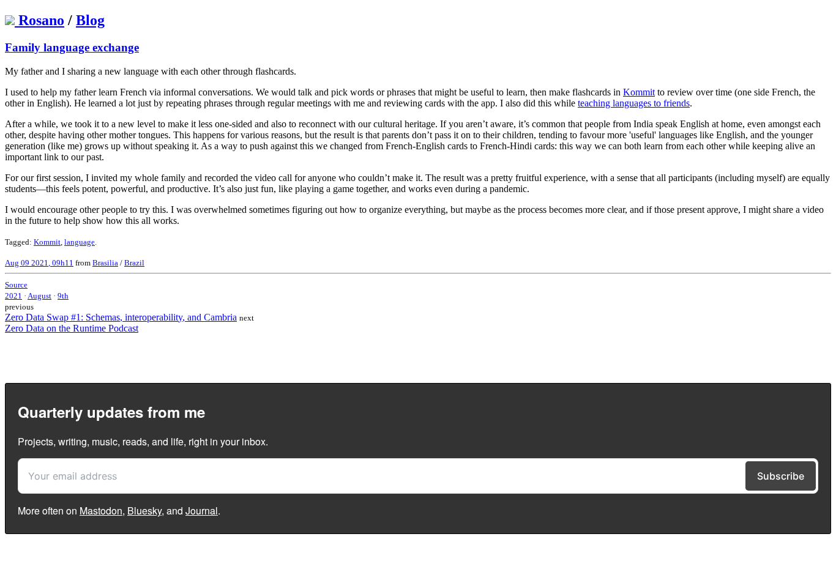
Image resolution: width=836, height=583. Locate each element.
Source (16, 284)
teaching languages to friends (634, 103)
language (79, 242)
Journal (201, 510)
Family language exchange (72, 47)
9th (63, 295)
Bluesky (144, 510)
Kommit (639, 92)
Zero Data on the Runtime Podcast (71, 328)
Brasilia (105, 262)
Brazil (134, 262)
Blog (90, 20)
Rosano (41, 20)
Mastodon (101, 510)
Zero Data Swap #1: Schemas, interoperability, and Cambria (121, 317)
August (39, 295)
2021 (13, 295)
